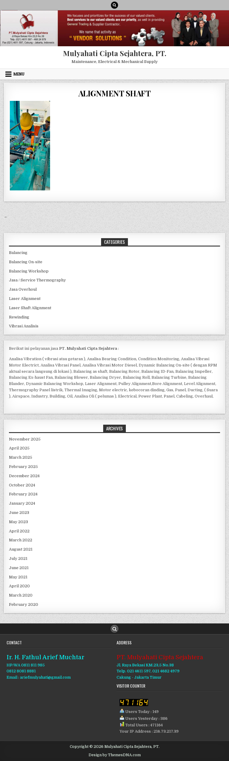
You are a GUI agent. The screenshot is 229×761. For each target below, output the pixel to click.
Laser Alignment (25, 298)
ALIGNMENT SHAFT (114, 93)
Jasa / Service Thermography (37, 280)
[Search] (114, 5)
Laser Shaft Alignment (30, 308)
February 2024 (23, 494)
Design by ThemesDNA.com (115, 755)
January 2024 (22, 503)
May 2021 (18, 577)
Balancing (18, 252)
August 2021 (21, 549)
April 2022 (19, 531)
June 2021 (19, 568)
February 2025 (23, 466)
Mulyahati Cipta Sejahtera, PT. (114, 53)
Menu (18, 74)
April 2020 (19, 586)
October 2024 (22, 485)
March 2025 (20, 457)
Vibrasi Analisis (23, 326)
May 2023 (18, 522)
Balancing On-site (25, 262)
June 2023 (19, 512)
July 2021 (18, 558)
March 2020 (21, 595)
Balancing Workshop (29, 271)
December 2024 (24, 476)
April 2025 (19, 448)
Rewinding (19, 317)
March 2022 (20, 540)
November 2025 (25, 439)
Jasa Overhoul (23, 289)
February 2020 (23, 604)
